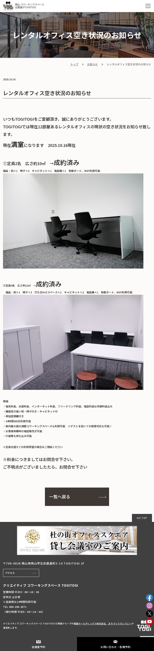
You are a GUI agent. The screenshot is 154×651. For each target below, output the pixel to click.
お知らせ (92, 64)
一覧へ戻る (59, 497)
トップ (74, 64)
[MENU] (148, 6)
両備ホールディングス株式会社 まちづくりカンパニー (103, 623)
